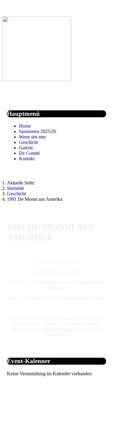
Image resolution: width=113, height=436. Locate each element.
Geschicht (28, 142)
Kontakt (26, 158)
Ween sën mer (32, 136)
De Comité (29, 153)
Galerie (26, 147)
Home (25, 126)
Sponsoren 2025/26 (37, 131)
